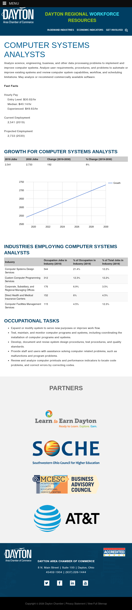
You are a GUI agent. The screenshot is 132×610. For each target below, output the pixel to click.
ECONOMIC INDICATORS (90, 30)
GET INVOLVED (114, 30)
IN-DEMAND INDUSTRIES (60, 30)
